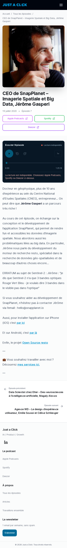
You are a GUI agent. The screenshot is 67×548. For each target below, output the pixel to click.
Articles (6, 502)
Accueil (6, 14)
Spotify (47, 119)
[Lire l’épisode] (9, 154)
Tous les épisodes (22, 14)
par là (33, 333)
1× (58, 154)
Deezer (31, 127)
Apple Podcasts (15, 119)
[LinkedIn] (5, 442)
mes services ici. (28, 364)
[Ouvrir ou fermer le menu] (61, 5)
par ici (21, 323)
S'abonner (10, 533)
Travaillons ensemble (13, 510)
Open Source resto (35, 342)
